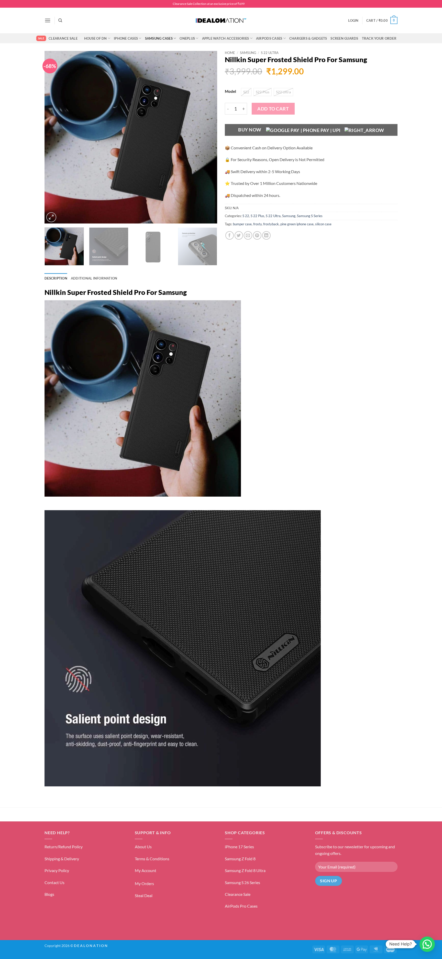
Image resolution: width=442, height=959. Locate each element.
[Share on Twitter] (239, 235)
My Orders (144, 883)
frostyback (271, 224)
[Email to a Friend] (248, 235)
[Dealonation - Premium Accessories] (221, 20)
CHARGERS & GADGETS (308, 38)
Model (230, 92)
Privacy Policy (57, 870)
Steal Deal (143, 895)
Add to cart (273, 108)
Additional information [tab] (94, 278)
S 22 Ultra (270, 53)
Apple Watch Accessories (225, 38)
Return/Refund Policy (64, 846)
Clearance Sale (63, 38)
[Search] (60, 20)
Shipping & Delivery (62, 858)
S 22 (245, 216)
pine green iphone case (297, 224)
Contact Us (54, 882)
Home (230, 53)
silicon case (323, 224)
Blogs (49, 894)
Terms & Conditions (152, 858)
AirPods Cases (269, 38)
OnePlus (187, 38)
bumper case (242, 224)
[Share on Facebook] (229, 235)
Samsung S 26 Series (242, 882)
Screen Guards (344, 38)
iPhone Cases (126, 38)
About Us (143, 846)
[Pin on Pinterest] (257, 235)
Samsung (248, 53)
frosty (257, 224)
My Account (145, 870)
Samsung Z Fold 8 (240, 858)
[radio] (246, 92)
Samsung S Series (310, 216)
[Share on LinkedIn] (266, 235)
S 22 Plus (257, 216)
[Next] (207, 137)
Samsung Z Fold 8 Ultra (245, 870)
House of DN (95, 38)
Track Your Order (379, 38)
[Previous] (54, 137)
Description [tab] (56, 278)
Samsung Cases (159, 38)
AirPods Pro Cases (241, 906)
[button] (48, 20)
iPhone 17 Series (239, 846)
